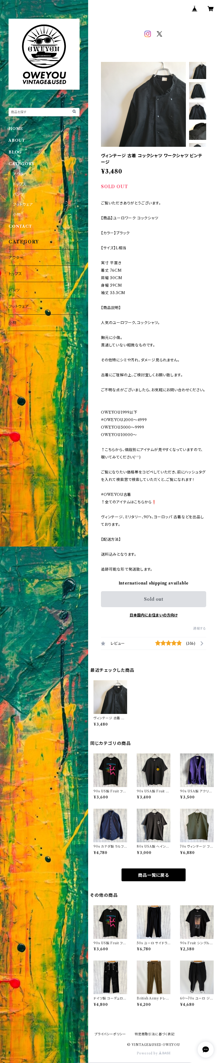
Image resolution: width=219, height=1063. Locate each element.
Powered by (148, 1053)
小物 (17, 214)
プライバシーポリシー (110, 1034)
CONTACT (20, 226)
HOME (16, 128)
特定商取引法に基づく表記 (155, 1034)
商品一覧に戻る (153, 875)
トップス (19, 184)
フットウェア (23, 204)
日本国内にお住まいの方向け (154, 615)
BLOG (15, 152)
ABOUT (17, 140)
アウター (20, 174)
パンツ (18, 194)
